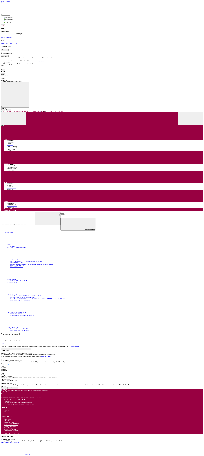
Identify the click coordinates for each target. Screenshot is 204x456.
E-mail (17, 57)
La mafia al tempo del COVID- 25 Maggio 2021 (22, 297)
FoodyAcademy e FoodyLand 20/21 (19, 280)
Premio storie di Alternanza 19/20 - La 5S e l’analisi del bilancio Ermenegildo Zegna (31, 264)
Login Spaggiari (41, 60)
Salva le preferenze (13, 387)
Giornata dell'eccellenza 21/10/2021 (19, 328)
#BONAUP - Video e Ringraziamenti (16, 247)
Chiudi (2, 69)
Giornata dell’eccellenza (13, 327)
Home (62, 213)
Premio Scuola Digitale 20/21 (17, 313)
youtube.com (4, 365)
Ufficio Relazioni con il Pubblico (12, 423)
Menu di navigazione (90, 229)
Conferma (8, 109)
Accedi (2, 25)
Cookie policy (7, 419)
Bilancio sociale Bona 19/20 (17, 265)
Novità (62, 214)
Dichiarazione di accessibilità (11, 425)
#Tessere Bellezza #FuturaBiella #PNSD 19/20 (22, 315)
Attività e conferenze (12, 294)
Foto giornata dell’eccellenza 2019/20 (19, 330)
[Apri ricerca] (190, 118)
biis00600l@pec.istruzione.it (20, 404)
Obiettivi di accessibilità (10, 426)
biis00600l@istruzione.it (19, 402)
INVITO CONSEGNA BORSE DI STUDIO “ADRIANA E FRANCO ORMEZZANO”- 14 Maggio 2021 (37, 298)
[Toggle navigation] (13, 118)
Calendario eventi (8, 232)
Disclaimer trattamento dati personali (10, 442)
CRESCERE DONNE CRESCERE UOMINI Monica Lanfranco (26, 295)
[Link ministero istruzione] (8, 2)
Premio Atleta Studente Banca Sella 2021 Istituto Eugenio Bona (26, 261)
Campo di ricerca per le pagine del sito (10, 224)
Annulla (3, 109)
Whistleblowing (8, 427)
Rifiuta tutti (13, 349)
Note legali (6, 420)
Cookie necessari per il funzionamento (10, 360)
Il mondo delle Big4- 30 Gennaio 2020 (20, 300)
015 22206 (8, 401)
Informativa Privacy (9, 422)
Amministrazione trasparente (11, 430)
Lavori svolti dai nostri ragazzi (15, 259)
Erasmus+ (9, 244)
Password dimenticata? (6, 37)
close (2, 125)
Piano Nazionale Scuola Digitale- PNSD (17, 312)
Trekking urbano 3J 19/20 (16, 262)
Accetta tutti (25, 349)
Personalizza (4, 349)
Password (18, 34)
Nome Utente (19, 33)
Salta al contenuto (5, 1)
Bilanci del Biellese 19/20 (16, 267)
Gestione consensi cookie (10, 429)
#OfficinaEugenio (11, 279)
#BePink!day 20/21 (12, 282)
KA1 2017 (13, 246)
